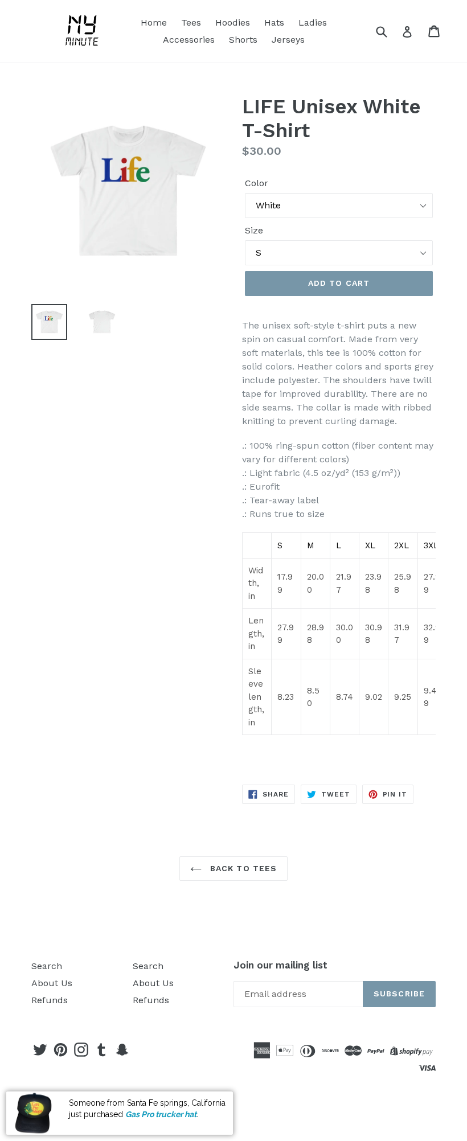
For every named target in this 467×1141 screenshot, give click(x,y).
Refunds (49, 1000)
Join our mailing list (280, 965)
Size (254, 230)
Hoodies (232, 22)
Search (46, 966)
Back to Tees (242, 868)
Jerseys (288, 39)
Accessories (189, 39)
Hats (274, 22)
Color (256, 183)
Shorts (243, 39)
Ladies (312, 22)
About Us (51, 983)
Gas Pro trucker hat (160, 1114)
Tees (191, 22)
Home (154, 22)
